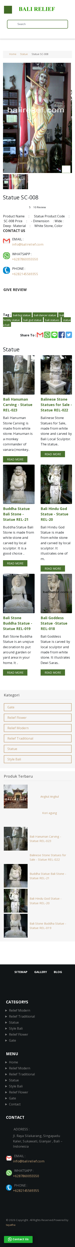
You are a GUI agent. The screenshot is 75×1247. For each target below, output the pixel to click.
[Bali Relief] (37, 11)
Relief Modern (18, 728)
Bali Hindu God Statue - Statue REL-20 (46, 900)
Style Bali (14, 759)
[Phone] (7, 268)
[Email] (7, 239)
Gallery (40, 972)
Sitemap (20, 972)
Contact (15, 1104)
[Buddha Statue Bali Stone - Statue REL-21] (19, 484)
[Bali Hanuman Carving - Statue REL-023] (19, 375)
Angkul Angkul (49, 796)
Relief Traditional (20, 738)
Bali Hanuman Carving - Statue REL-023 (45, 838)
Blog (58, 972)
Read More (15, 459)
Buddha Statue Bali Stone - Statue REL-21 (48, 876)
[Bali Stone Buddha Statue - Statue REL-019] (19, 593)
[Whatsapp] (7, 254)
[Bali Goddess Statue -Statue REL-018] (56, 593)
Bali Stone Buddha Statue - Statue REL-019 (48, 925)
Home (12, 54)
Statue (24, 54)
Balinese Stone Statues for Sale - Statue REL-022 (48, 857)
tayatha (10, 1225)
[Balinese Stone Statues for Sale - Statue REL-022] (56, 375)
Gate (10, 707)
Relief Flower (17, 717)
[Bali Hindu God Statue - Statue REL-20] (56, 484)
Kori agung (49, 813)
